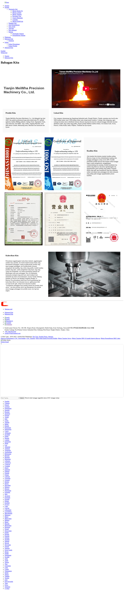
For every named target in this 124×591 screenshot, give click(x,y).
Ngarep (7, 6)
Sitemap (50, 336)
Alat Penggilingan (14, 25)
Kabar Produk (13, 46)
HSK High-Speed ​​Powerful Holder (46, 338)
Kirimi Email (5, 342)
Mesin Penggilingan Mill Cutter (110, 338)
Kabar (6, 42)
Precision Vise (16, 16)
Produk (7, 7)
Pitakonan (8, 37)
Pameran (11, 40)
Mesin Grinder (16, 13)
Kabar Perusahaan (14, 44)
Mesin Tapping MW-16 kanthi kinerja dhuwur (86, 338)
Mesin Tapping (17, 14)
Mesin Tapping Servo (64, 338)
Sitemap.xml (8, 309)
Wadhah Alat (12, 23)
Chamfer (15, 19)
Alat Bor (11, 28)
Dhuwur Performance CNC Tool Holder (13, 338)
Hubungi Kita (9, 47)
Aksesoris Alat (13, 9)
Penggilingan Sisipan (18, 35)
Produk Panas (43, 336)
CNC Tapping (30, 338)
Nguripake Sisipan (18, 33)
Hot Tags (35, 336)
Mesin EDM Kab (17, 21)
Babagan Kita (9, 39)
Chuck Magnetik (17, 18)
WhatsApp (4, 53)
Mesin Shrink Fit (17, 11)
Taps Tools (12, 26)
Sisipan (11, 32)
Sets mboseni (13, 30)
